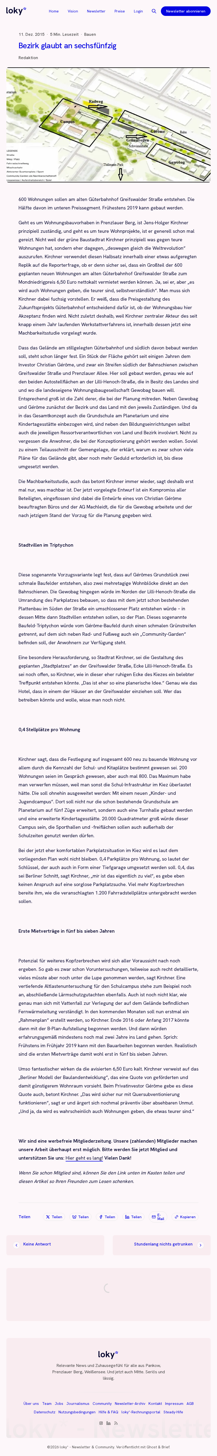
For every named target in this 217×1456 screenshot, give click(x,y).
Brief (165, 1447)
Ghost (152, 1447)
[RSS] (116, 1423)
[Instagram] (101, 1423)
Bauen (90, 34)
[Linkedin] (108, 1423)
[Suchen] (154, 11)
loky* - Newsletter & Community (87, 1447)
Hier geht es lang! (84, 1158)
